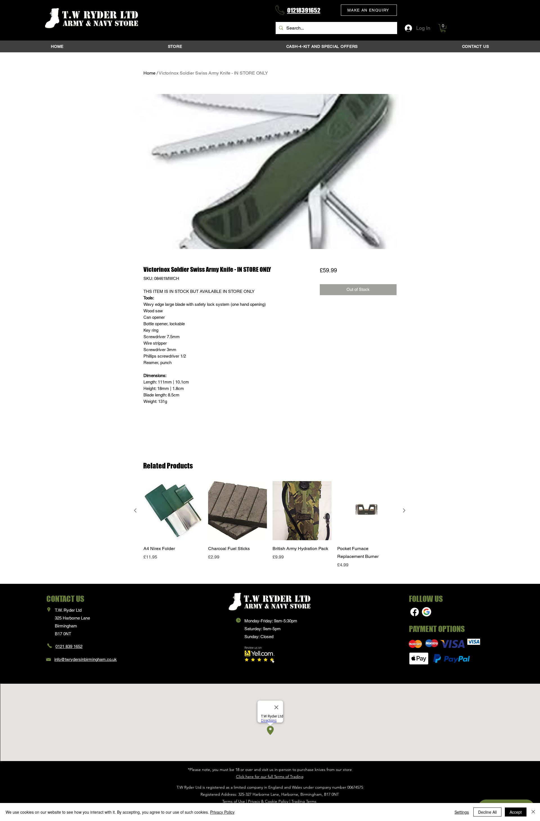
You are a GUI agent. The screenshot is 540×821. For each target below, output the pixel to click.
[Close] (533, 811)
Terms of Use (233, 801)
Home (149, 73)
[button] (369, 10)
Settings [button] (461, 812)
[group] (270, 529)
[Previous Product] (135, 510)
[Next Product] (404, 510)
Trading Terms (303, 801)
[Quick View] (172, 510)
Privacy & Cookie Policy (268, 801)
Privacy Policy (222, 812)
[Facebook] (414, 612)
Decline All (487, 812)
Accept (516, 812)
